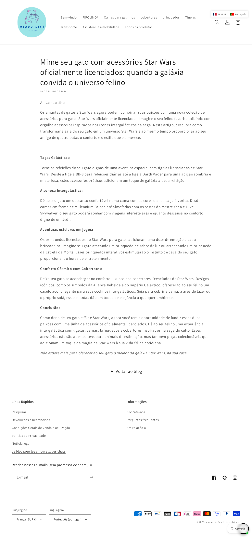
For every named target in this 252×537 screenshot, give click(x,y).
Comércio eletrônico (229, 521)
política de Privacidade (29, 435)
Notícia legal (21, 443)
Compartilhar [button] (56, 102)
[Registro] (91, 477)
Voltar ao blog (129, 371)
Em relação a (136, 428)
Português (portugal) (68, 519)
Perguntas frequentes (143, 420)
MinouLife (211, 521)
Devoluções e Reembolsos (31, 420)
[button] (217, 22)
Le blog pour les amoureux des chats (39, 451)
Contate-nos (136, 412)
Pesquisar (19, 412)
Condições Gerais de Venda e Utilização (41, 428)
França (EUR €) (27, 519)
